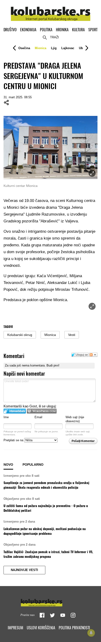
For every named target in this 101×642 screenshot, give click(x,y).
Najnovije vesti (24, 570)
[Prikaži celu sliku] (92, 306)
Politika (46, 29)
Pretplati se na (14, 440)
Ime (6, 417)
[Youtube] (63, 615)
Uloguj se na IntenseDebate (15, 411)
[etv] (50, 601)
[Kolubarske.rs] (50, 11)
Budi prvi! (53, 365)
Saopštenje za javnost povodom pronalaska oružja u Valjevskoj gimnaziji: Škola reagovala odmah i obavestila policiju (46, 485)
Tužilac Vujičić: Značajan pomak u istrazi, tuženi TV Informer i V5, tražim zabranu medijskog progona (48, 554)
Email (38, 417)
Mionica (40, 48)
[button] (24, 48)
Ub (81, 48)
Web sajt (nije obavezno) (75, 419)
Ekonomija (28, 29)
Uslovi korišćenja (41, 627)
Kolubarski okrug (19, 335)
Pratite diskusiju (93, 355)
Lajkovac (67, 48)
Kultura (78, 29)
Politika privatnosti (74, 627)
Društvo (10, 29)
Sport (92, 29)
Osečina (24, 48)
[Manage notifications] (91, 633)
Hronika (62, 29)
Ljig (54, 48)
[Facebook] (42, 615)
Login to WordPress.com (42, 411)
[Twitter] (52, 615)
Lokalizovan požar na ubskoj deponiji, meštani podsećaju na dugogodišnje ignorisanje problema (45, 531)
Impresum (15, 627)
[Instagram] (73, 615)
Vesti (71, 335)
